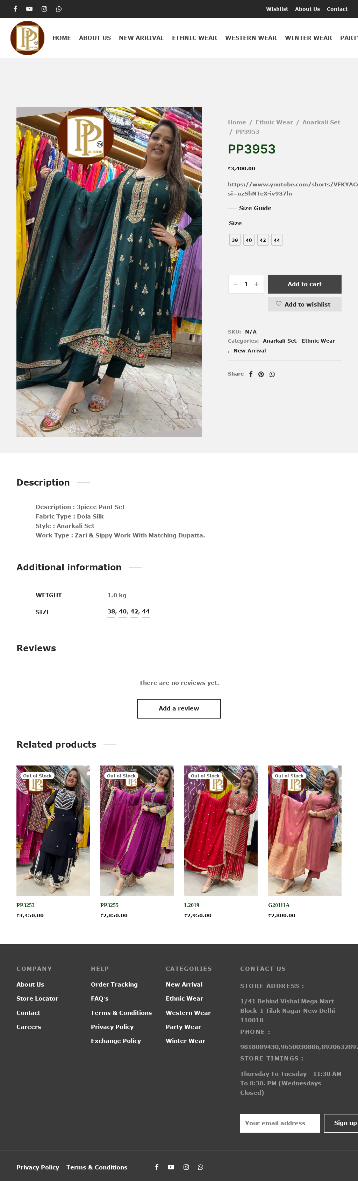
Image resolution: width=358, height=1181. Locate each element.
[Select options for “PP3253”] (53, 880)
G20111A (279, 905)
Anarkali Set (321, 122)
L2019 (191, 905)
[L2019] (221, 830)
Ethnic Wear (194, 38)
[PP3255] (137, 830)
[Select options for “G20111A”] (305, 880)
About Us (307, 9)
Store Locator (37, 998)
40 (123, 611)
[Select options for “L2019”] (221, 880)
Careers (28, 1027)
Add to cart (305, 284)
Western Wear (251, 38)
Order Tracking (114, 984)
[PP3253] (53, 830)
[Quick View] (69, 880)
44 (146, 611)
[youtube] (29, 9)
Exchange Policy (116, 1041)
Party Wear (183, 1027)
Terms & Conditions (121, 1013)
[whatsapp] (58, 9)
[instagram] (44, 9)
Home (61, 38)
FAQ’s (100, 998)
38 (111, 611)
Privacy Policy (112, 1027)
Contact (337, 9)
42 (134, 611)
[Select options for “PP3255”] (137, 880)
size (235, 223)
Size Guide (255, 208)
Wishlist (277, 9)
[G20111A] (305, 830)
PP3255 (109, 905)
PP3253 (25, 905)
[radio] (235, 240)
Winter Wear (308, 38)
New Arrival (141, 38)
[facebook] (15, 9)
